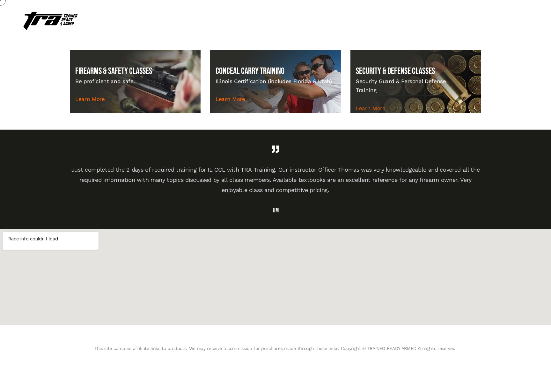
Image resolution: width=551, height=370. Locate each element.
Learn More (90, 99)
